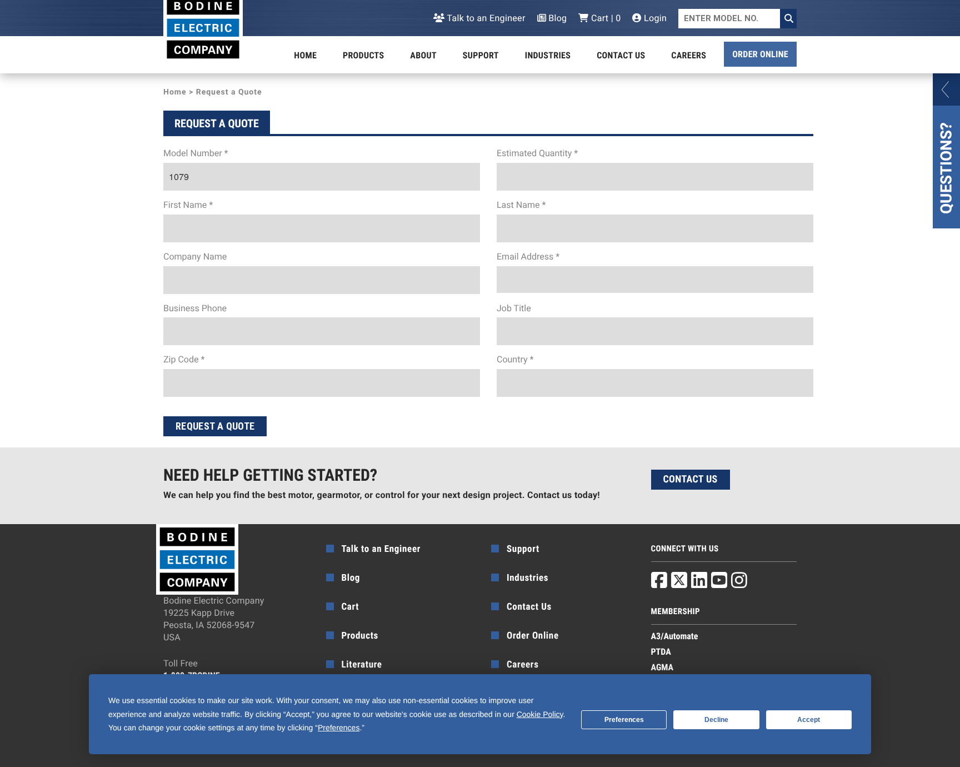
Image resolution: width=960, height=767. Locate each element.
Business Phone (195, 308)
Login (654, 18)
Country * (515, 359)
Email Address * (528, 256)
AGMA (662, 667)
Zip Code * (183, 359)
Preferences (624, 720)
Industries (548, 55)
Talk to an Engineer (485, 18)
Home (305, 55)
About (423, 55)
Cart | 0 (605, 18)
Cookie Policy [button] (540, 714)
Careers (688, 55)
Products (363, 55)
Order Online (760, 54)
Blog (556, 18)
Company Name (195, 256)
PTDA (661, 651)
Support (481, 55)
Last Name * (521, 205)
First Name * (188, 205)
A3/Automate (674, 636)
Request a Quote (215, 426)
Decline (716, 720)
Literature (362, 664)
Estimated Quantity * (537, 153)
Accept (808, 720)
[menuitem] (305, 55)
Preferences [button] (338, 727)
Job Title (514, 308)
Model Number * (195, 153)
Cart (350, 606)
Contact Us (621, 55)
